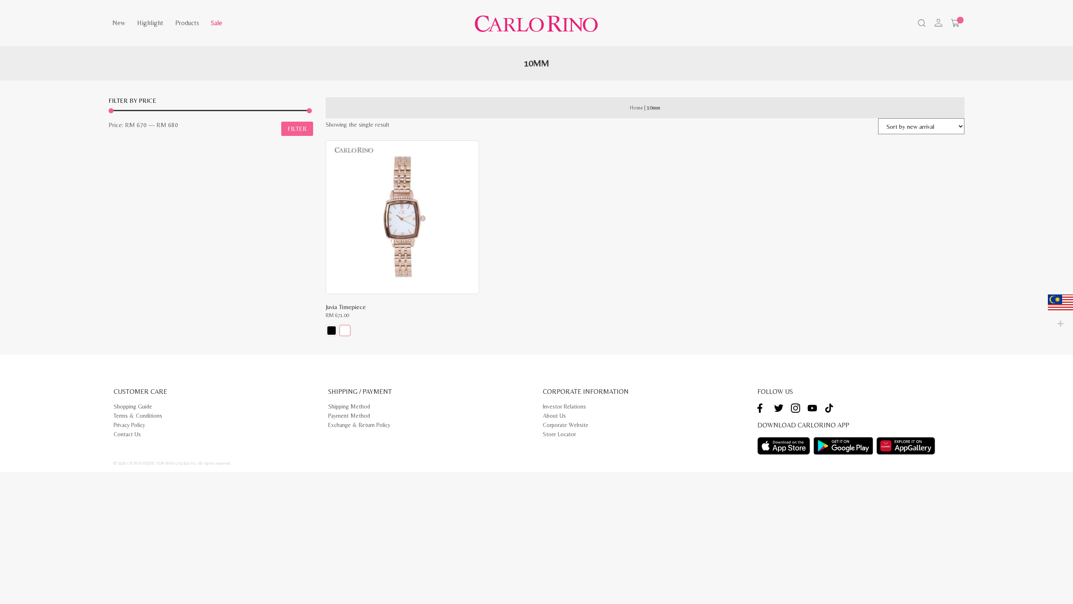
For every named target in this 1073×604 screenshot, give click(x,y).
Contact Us (127, 434)
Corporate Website (565, 425)
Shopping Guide (133, 406)
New (118, 23)
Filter (297, 128)
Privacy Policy (129, 425)
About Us (554, 415)
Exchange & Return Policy (359, 425)
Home (636, 107)
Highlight (150, 23)
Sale (216, 23)
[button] (331, 330)
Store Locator (559, 434)
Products (187, 23)
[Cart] (955, 23)
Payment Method (349, 415)
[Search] (920, 24)
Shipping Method (349, 406)
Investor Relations (564, 406)
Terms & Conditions (138, 415)
